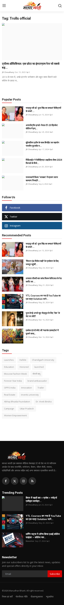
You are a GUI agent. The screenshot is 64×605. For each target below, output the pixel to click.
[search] (60, 5)
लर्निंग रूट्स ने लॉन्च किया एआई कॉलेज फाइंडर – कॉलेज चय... (43, 536)
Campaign (9, 408)
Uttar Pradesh (27, 408)
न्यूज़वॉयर (49, 596)
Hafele (23, 359)
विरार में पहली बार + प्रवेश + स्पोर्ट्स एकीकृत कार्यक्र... (41, 499)
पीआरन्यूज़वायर (37, 596)
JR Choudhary (8, 72)
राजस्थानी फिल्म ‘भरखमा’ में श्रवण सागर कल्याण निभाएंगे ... (42, 179)
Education (9, 366)
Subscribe (55, 573)
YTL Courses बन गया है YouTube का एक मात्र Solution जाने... (43, 297)
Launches (9, 359)
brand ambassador (37, 380)
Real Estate (9, 394)
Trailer (41, 387)
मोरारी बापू (36, 373)
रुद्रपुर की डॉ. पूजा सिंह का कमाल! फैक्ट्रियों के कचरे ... (43, 109)
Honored (24, 366)
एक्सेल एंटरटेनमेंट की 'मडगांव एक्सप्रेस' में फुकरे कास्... (42, 332)
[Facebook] (6, 481)
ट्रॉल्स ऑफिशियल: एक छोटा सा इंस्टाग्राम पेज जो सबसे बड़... (30, 65)
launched (39, 366)
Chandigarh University (43, 359)
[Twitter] (14, 481)
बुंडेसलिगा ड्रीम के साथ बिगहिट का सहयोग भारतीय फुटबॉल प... (42, 144)
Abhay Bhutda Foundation (17, 401)
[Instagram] (23, 481)
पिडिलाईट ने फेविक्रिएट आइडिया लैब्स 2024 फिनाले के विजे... (44, 161)
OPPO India (9, 387)
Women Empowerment (15, 415)
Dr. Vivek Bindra (44, 401)
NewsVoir (30, 541)
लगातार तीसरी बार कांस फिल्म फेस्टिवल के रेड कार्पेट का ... (44, 280)
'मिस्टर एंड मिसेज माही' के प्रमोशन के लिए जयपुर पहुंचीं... (42, 263)
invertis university (30, 394)
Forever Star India (13, 380)
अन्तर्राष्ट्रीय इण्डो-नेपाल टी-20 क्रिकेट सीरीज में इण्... (42, 127)
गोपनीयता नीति (22, 596)
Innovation (26, 387)
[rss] (32, 481)
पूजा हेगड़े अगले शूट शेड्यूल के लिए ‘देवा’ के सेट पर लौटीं (43, 315)
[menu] (4, 5)
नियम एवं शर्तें (7, 596)
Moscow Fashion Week (15, 373)
